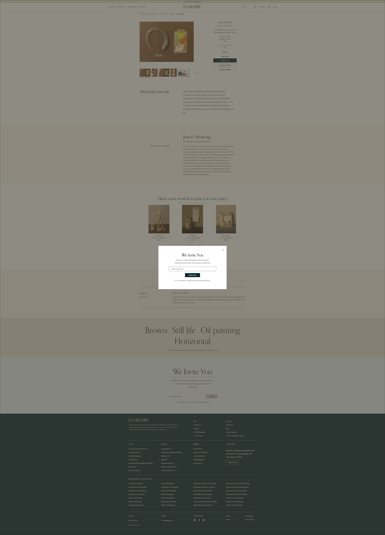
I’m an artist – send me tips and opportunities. (193, 281)
